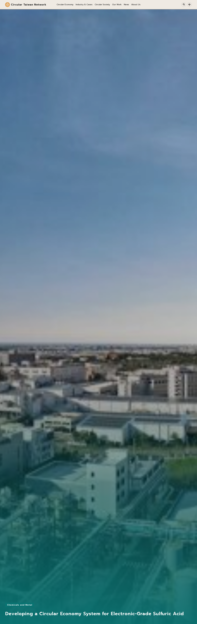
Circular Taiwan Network (28, 5)
